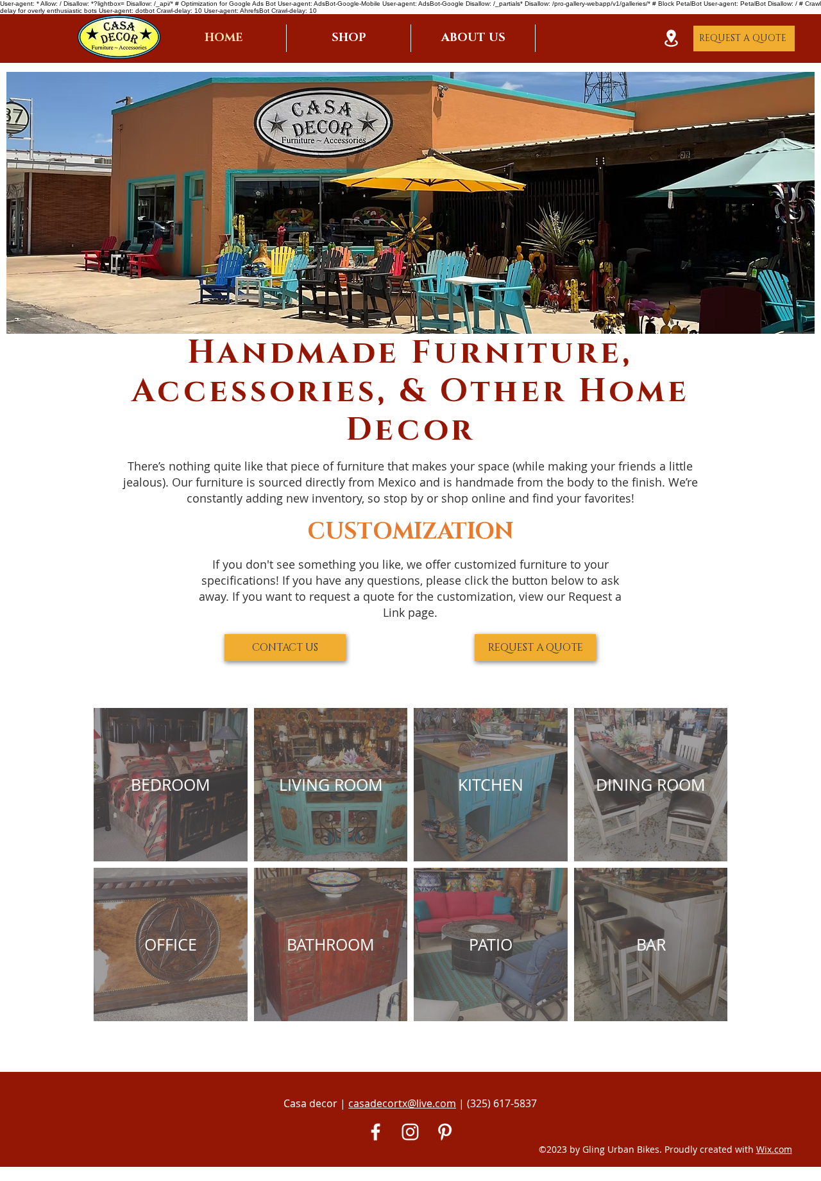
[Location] (670, 38)
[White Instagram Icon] (410, 1132)
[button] (348, 38)
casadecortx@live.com (402, 1103)
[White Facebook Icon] (375, 1132)
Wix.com (774, 1149)
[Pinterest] (445, 1132)
